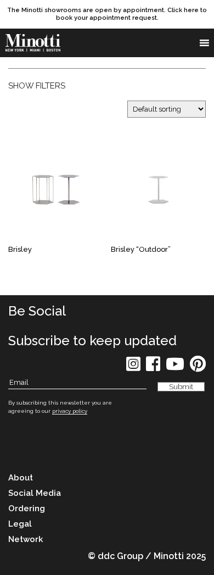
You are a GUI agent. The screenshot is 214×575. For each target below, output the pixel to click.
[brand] (32, 43)
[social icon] (133, 367)
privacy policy (69, 411)
